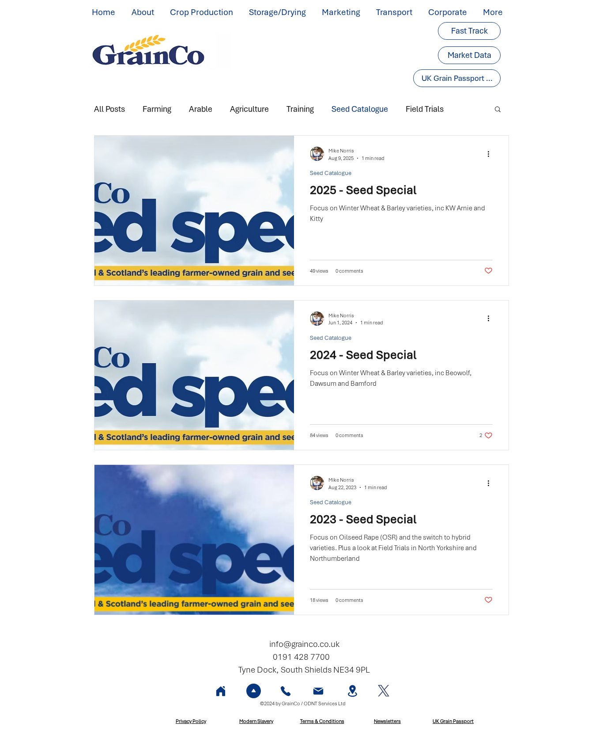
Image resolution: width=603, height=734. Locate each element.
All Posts (109, 108)
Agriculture (249, 108)
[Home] (220, 691)
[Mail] (318, 691)
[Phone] (285, 691)
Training (300, 108)
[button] (144, 12)
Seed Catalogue (360, 108)
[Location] (352, 691)
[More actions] (491, 153)
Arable (200, 108)
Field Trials (425, 108)
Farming (157, 108)
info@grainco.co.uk (304, 644)
